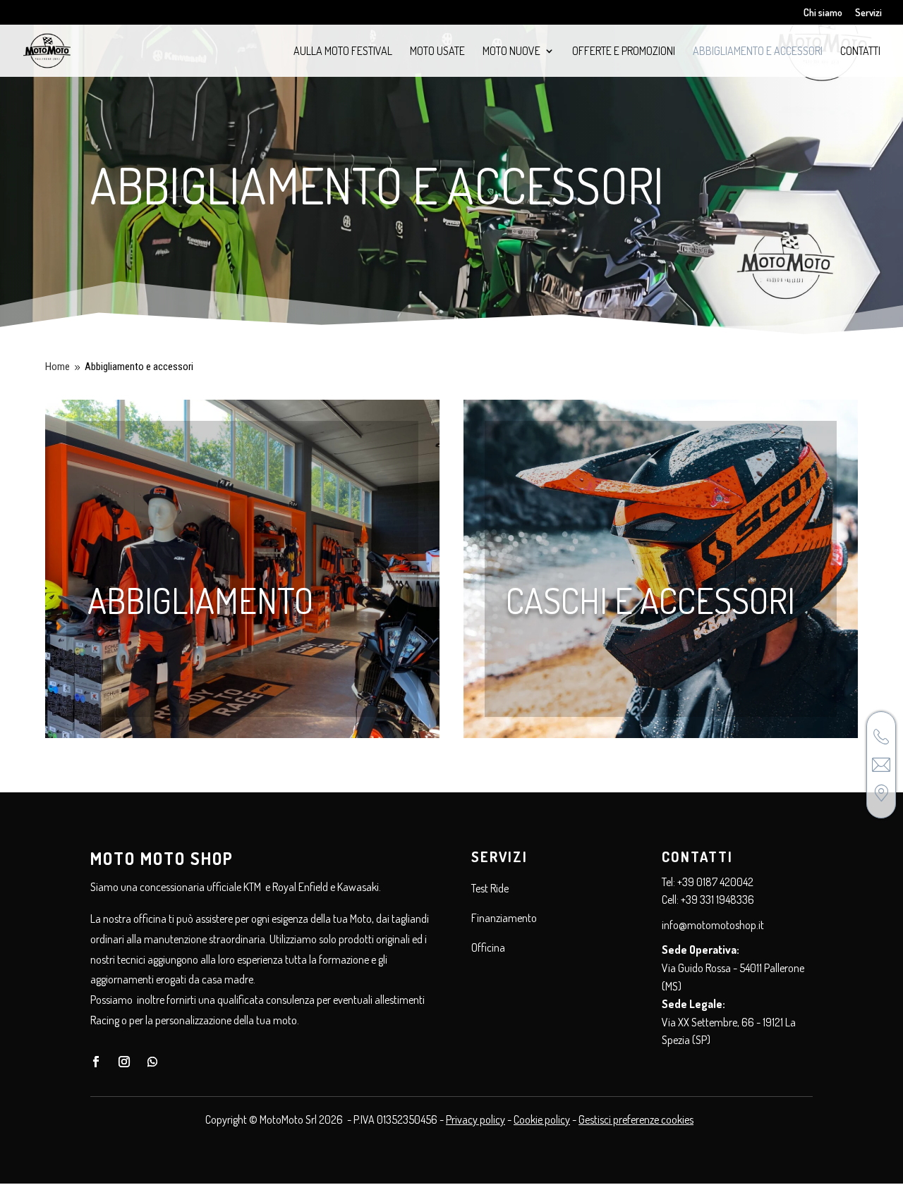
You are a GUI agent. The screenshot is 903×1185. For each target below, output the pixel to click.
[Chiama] (881, 737)
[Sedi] (881, 793)
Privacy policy (475, 1119)
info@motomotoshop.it (713, 925)
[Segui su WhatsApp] (152, 1061)
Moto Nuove (511, 52)
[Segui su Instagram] (124, 1061)
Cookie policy (542, 1119)
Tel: (669, 882)
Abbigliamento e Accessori (758, 52)
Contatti (860, 52)
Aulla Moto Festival (342, 52)
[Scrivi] (881, 765)
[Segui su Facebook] (96, 1061)
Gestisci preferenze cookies (635, 1119)
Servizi (868, 13)
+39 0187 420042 (715, 882)
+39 (717, 899)
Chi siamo (823, 13)
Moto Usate (437, 52)
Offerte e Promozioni (623, 52)
